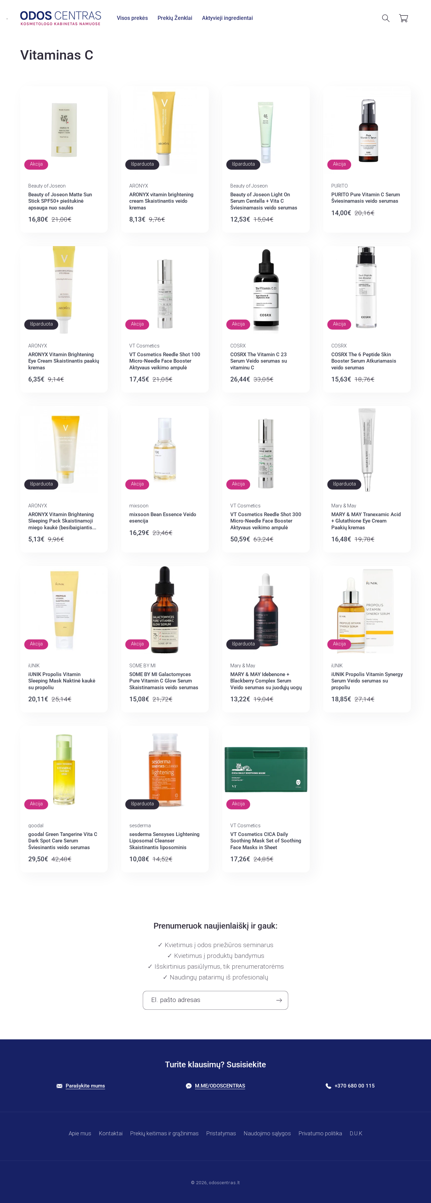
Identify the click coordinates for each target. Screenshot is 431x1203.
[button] (132, 18)
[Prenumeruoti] (279, 1000)
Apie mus (80, 1133)
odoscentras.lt (224, 1182)
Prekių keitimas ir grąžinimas (164, 1133)
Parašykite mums (85, 1086)
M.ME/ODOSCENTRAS (220, 1086)
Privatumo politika (320, 1133)
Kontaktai (111, 1133)
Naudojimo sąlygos (267, 1133)
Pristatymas (221, 1133)
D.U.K (356, 1133)
